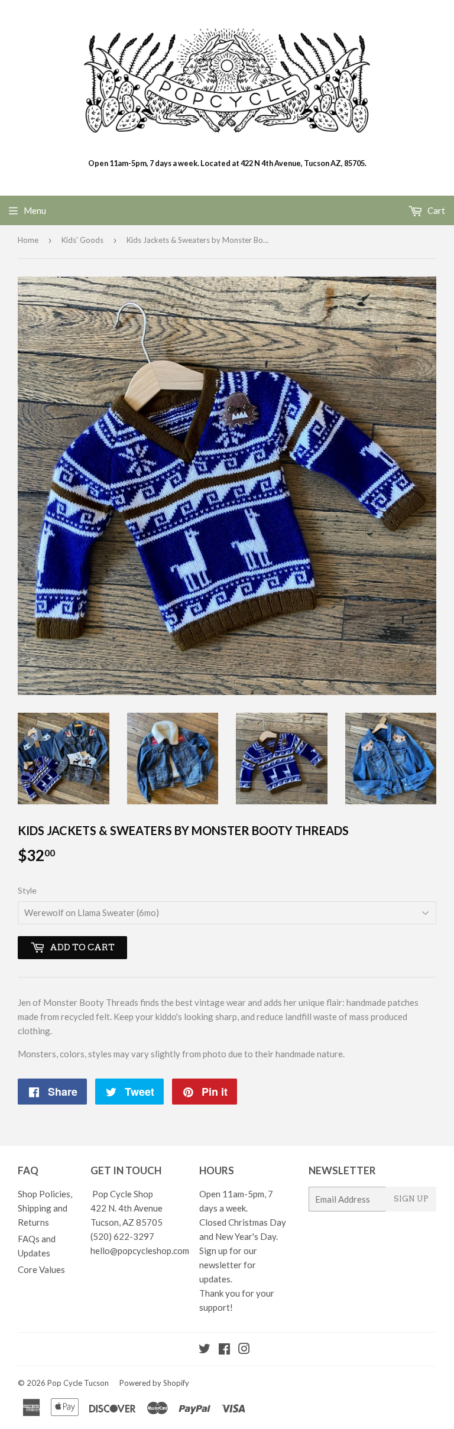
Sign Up (411, 1198)
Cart (435, 210)
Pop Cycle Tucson (78, 1383)
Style (27, 890)
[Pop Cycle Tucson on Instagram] (244, 1349)
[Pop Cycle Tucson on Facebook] (224, 1349)
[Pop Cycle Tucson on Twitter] (204, 1349)
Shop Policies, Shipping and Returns (45, 1207)
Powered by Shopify (154, 1383)
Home (28, 240)
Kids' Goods (82, 240)
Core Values (41, 1269)
